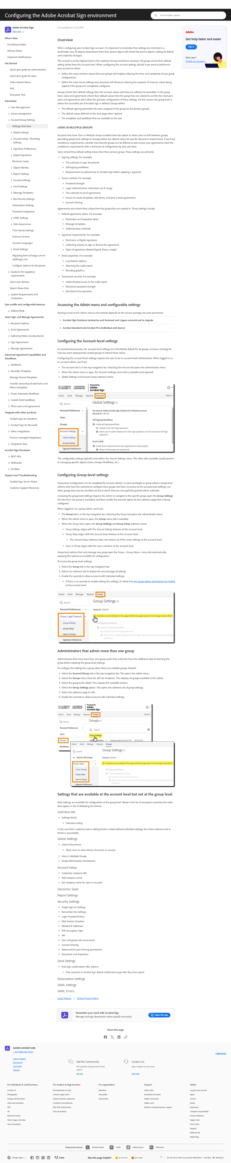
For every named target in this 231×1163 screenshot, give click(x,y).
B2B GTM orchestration (62, 1107)
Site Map (207, 1158)
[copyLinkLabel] (126, 1038)
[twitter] (43, 1157)
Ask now (79, 1074)
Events (192, 1103)
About (192, 1094)
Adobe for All (195, 1133)
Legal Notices (64, 998)
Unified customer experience (64, 1099)
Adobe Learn (149, 1103)
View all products (14, 1124)
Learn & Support (19, 1059)
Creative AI (11, 1090)
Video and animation (15, 1103)
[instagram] (37, 1157)
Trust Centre (194, 1124)
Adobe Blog (194, 1137)
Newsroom (194, 1107)
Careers (193, 1099)
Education (102, 1090)
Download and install (152, 1094)
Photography (12, 1094)
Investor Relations (197, 1116)
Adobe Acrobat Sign (23, 27)
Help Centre (149, 1090)
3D (8, 1111)
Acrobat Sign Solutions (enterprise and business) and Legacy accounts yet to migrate (108, 320)
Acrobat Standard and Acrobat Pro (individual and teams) (94, 327)
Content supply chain (61, 1094)
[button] (27, 107)
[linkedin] (48, 1157)
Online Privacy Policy (88, 998)
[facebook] (32, 1157)
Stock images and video (16, 1120)
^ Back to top (220, 1053)
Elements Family (13, 1116)
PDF (9, 1107)
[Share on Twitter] (112, 1038)
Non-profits (103, 1094)
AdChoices (220, 1158)
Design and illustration (16, 1099)
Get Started (17, 1062)
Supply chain (195, 1120)
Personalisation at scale (62, 1090)
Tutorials (16, 1070)
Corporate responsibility (199, 1111)
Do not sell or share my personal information (184, 1158)
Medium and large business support (158, 1107)
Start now (135, 1074)
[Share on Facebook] (105, 1038)
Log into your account (198, 1090)
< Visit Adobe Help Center (23, 1052)
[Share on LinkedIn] (119, 1038)
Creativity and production (62, 1103)
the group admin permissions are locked (154, 581)
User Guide (17, 1066)
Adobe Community (151, 1099)
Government (103, 1099)
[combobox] (188, 15)
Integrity (193, 1128)
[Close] (161, 1156)
